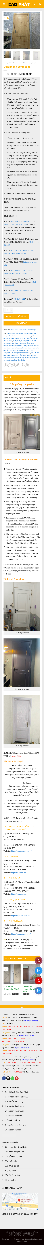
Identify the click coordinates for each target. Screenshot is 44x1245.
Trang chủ (7, 63)
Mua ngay (21, 323)
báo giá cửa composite (15, 333)
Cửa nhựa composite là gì (17, 350)
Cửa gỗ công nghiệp (14, 1232)
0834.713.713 (28, 221)
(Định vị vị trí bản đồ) (26, 1036)
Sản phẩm (17, 63)
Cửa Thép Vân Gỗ (30, 1234)
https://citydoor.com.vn (20, 916)
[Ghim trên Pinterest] (23, 365)
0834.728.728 (16, 221)
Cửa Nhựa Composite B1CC (11, 988)
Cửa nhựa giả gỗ (29, 63)
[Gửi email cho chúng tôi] (8, 1078)
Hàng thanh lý (15, 1236)
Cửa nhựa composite (18, 330)
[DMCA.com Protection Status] (9, 1135)
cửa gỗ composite (32, 338)
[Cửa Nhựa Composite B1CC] (12, 974)
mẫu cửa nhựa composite (27, 355)
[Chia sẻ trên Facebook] (10, 365)
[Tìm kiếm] (34, 4)
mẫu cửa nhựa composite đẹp (14, 357)
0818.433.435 (9, 293)
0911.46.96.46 (16, 290)
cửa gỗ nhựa (8, 341)
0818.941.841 (28, 290)
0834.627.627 (28, 250)
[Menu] (4, 4)
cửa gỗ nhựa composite (21, 341)
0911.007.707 (28, 270)
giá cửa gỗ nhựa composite (20, 353)
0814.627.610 (21, 224)
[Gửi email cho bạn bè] (18, 365)
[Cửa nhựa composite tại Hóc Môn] (31, 974)
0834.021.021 (16, 250)
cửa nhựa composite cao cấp (14, 348)
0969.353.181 (21, 253)
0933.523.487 (9, 224)
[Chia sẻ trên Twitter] (14, 365)
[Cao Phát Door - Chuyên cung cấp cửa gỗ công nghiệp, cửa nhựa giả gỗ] (19, 4)
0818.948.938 (9, 273)
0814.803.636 (9, 253)
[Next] (36, 30)
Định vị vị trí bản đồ (30, 1021)
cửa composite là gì (18, 338)
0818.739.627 (21, 273)
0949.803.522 (19, 299)
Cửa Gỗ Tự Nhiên (29, 1236)
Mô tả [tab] (8, 378)
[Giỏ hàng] (40, 4)
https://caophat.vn (18, 894)
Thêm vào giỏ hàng (16, 317)
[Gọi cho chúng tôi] (12, 1078)
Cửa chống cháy (14, 1234)
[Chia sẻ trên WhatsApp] (6, 365)
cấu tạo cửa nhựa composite (21, 336)
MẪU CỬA (16, 756)
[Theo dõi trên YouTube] (17, 1078)
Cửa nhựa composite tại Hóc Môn (31, 989)
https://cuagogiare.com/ (21, 934)
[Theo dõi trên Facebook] (4, 1078)
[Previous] (7, 30)
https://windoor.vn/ (18, 873)
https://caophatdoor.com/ (21, 851)
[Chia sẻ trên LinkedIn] (27, 365)
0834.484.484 (16, 270)
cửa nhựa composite (18, 343)
